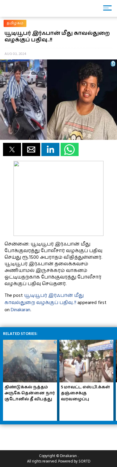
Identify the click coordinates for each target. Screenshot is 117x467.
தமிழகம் (15, 23)
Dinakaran (20, 309)
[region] (48, 434)
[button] (12, 149)
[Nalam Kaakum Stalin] (59, 234)
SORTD (84, 461)
